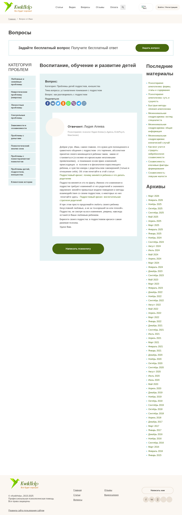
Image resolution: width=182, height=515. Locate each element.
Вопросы (77, 500)
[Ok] (158, 499)
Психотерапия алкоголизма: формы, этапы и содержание (159, 86)
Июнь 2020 (153, 380)
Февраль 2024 (155, 267)
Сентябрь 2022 (156, 300)
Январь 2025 (154, 233)
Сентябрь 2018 (156, 413)
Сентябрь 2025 (156, 212)
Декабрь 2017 (155, 422)
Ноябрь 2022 (154, 296)
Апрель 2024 (154, 258)
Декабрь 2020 (155, 355)
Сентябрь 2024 (156, 242)
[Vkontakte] (52, 103)
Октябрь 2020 (155, 363)
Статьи (76, 495)
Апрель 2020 (154, 388)
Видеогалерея (111, 495)
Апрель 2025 (154, 221)
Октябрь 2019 (155, 401)
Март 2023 (153, 284)
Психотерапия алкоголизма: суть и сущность (158, 98)
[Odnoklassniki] (63, 103)
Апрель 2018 (154, 417)
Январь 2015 (154, 455)
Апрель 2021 (154, 338)
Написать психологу (78, 248)
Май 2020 (153, 384)
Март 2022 (153, 317)
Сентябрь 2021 (156, 330)
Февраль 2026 (155, 200)
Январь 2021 (154, 350)
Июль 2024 (154, 250)
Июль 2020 (154, 376)
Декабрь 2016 (155, 434)
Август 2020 (154, 371)
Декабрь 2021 (155, 325)
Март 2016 (153, 447)
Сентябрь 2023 (156, 275)
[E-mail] (169, 499)
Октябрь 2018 (155, 409)
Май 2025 (153, 217)
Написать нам (158, 490)
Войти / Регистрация (167, 7)
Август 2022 (154, 304)
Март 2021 (153, 342)
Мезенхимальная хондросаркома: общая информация (160, 128)
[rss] (163, 499)
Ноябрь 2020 (154, 359)
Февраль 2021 (155, 346)
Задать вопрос (151, 47)
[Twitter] (58, 103)
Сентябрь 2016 (156, 442)
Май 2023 (153, 279)
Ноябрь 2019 (154, 396)
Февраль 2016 (155, 451)
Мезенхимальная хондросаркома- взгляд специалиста (160, 117)
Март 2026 (153, 196)
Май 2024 (153, 254)
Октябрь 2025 (155, 208)
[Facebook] (47, 103)
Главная (12, 19)
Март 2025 (153, 225)
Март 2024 (153, 263)
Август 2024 (154, 246)
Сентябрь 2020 (156, 367)
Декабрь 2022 (155, 292)
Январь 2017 (154, 430)
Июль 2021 (154, 334)
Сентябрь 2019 (156, 405)
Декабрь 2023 (155, 271)
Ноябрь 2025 (154, 204)
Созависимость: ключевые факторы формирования (158, 165)
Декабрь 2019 (155, 392)
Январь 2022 (154, 321)
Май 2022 (153, 309)
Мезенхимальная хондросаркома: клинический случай (159, 139)
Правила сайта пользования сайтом (26, 510)
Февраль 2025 (155, 229)
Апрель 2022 (154, 313)
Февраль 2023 (155, 288)
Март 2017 (153, 426)
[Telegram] (78, 103)
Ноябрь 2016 (154, 438)
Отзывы (108, 490)
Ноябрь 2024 (154, 237)
